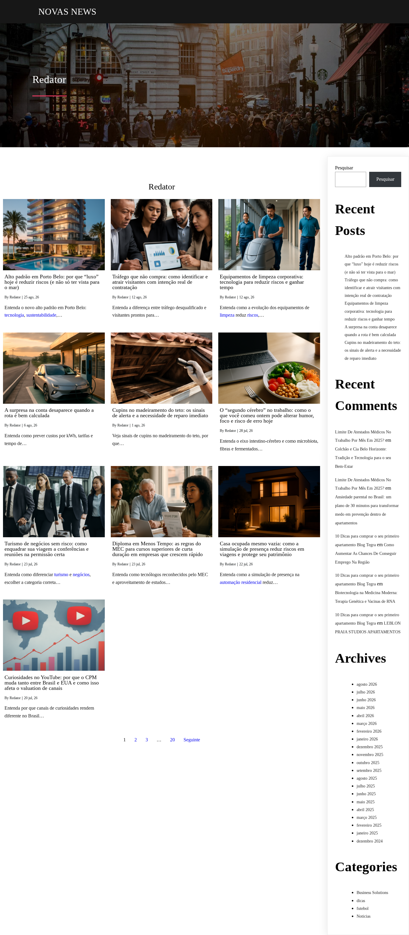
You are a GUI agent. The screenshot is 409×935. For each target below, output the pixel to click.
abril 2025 (365, 810)
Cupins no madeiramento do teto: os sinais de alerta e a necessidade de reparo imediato (373, 350)
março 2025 (367, 817)
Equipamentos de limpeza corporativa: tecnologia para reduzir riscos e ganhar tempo (370, 311)
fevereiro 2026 (369, 731)
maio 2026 (366, 707)
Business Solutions (372, 892)
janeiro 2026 (367, 739)
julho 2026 (366, 692)
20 (172, 739)
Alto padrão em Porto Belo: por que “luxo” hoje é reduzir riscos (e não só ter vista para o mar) (372, 264)
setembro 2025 (369, 770)
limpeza (227, 315)
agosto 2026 (367, 684)
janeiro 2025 (367, 833)
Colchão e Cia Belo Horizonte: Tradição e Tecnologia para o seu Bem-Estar (363, 458)
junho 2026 (366, 700)
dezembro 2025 (370, 747)
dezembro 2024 (370, 841)
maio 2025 (366, 802)
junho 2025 (366, 794)
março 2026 (367, 723)
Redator (15, 297)
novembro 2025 (370, 754)
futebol (363, 908)
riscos (252, 315)
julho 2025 (366, 786)
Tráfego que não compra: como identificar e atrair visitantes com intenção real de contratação (372, 288)
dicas (361, 900)
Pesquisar (344, 167)
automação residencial (240, 582)
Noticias (363, 916)
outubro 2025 (368, 763)
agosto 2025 (367, 778)
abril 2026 (365, 716)
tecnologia (14, 315)
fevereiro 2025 (369, 825)
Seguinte (192, 739)
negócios (81, 574)
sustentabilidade (41, 315)
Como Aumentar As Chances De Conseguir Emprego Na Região (365, 553)
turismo (61, 574)
